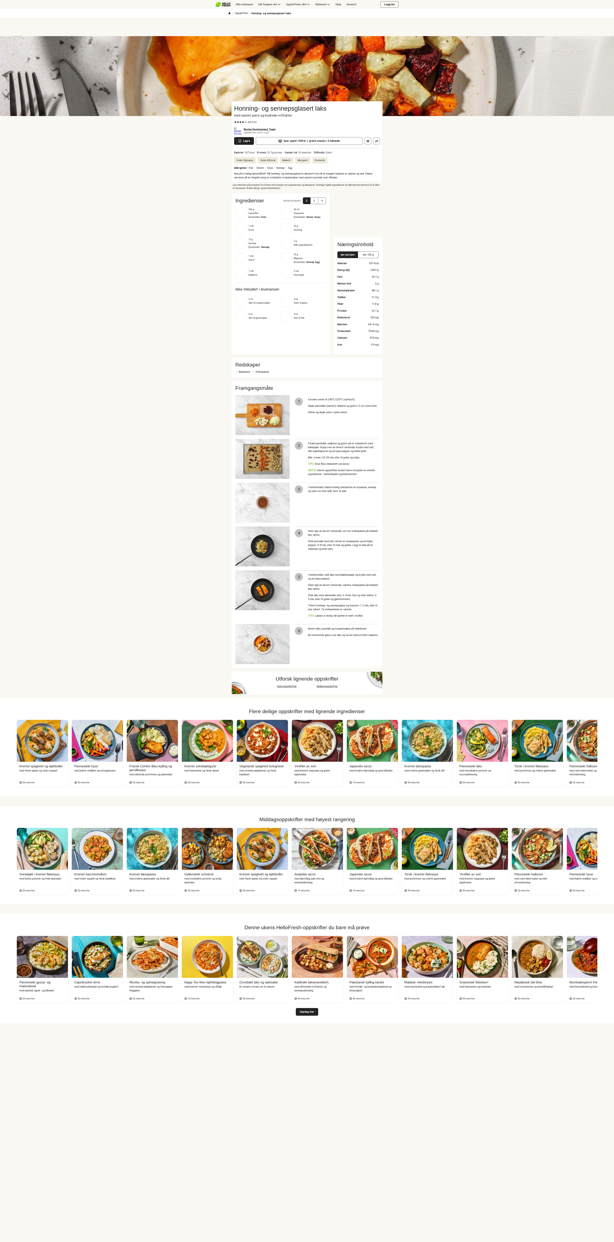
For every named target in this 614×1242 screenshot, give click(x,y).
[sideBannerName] (358, 214)
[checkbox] (235, 122)
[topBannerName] (307, 27)
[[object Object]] (368, 141)
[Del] (376, 141)
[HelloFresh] (223, 4)
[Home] (229, 13)
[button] (280, 200)
